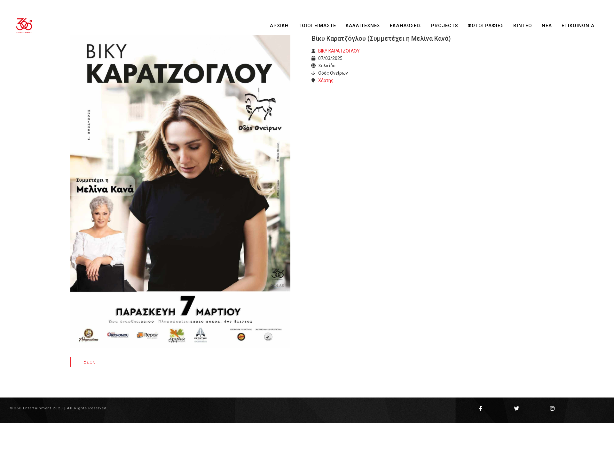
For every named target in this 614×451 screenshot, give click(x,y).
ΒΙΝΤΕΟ (522, 26)
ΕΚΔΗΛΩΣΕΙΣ (405, 26)
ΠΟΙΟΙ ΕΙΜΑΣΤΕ (317, 26)
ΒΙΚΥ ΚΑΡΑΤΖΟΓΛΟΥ (339, 50)
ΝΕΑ (547, 26)
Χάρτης (326, 80)
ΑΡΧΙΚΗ (279, 26)
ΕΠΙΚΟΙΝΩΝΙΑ (578, 26)
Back (89, 362)
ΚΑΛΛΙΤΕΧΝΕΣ (363, 26)
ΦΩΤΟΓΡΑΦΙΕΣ (486, 26)
